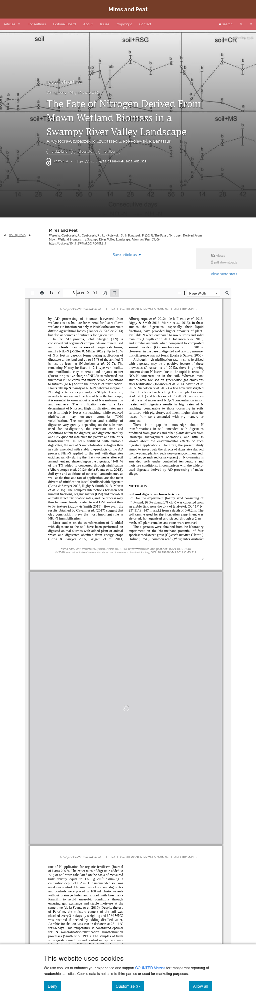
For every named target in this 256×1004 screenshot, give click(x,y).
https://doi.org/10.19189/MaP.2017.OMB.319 (110, 161)
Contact (145, 24)
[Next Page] (88, 293)
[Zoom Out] (179, 293)
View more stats (224, 274)
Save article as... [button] (127, 255)
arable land (59, 151)
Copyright (124, 24)
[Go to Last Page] (95, 293)
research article (64, 82)
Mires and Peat (63, 230)
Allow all (202, 986)
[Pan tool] (104, 293)
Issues (104, 24)
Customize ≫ (130, 986)
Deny (54, 986)
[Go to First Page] (52, 293)
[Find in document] (227, 293)
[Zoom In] (185, 293)
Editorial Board (64, 24)
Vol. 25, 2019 (56, 93)
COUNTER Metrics (150, 967)
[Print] (42, 293)
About (87, 24)
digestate (85, 151)
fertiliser (109, 151)
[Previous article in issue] (4, 235)
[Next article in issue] (30, 235)
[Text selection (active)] (114, 293)
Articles (9, 24)
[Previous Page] (59, 293)
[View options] (32, 293)
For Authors (37, 24)
